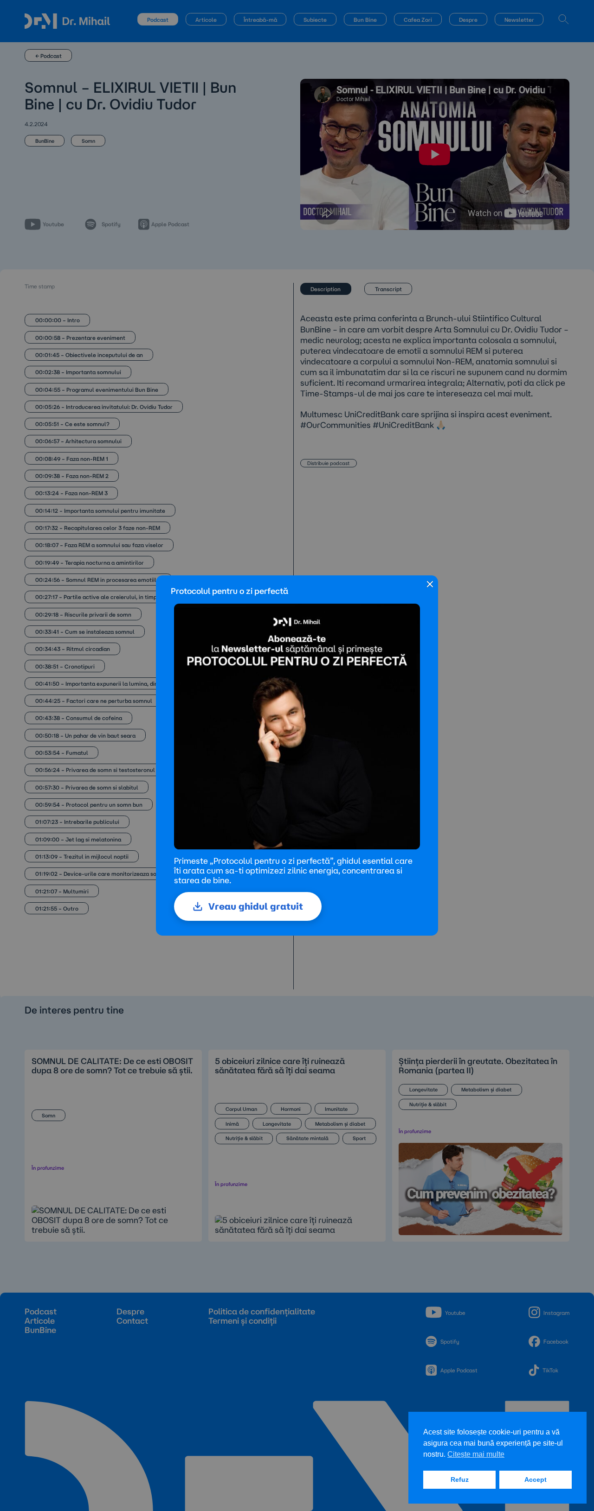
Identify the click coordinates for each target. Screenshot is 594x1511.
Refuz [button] (460, 1479)
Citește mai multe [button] (475, 1454)
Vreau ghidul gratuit (255, 906)
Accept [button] (535, 1479)
